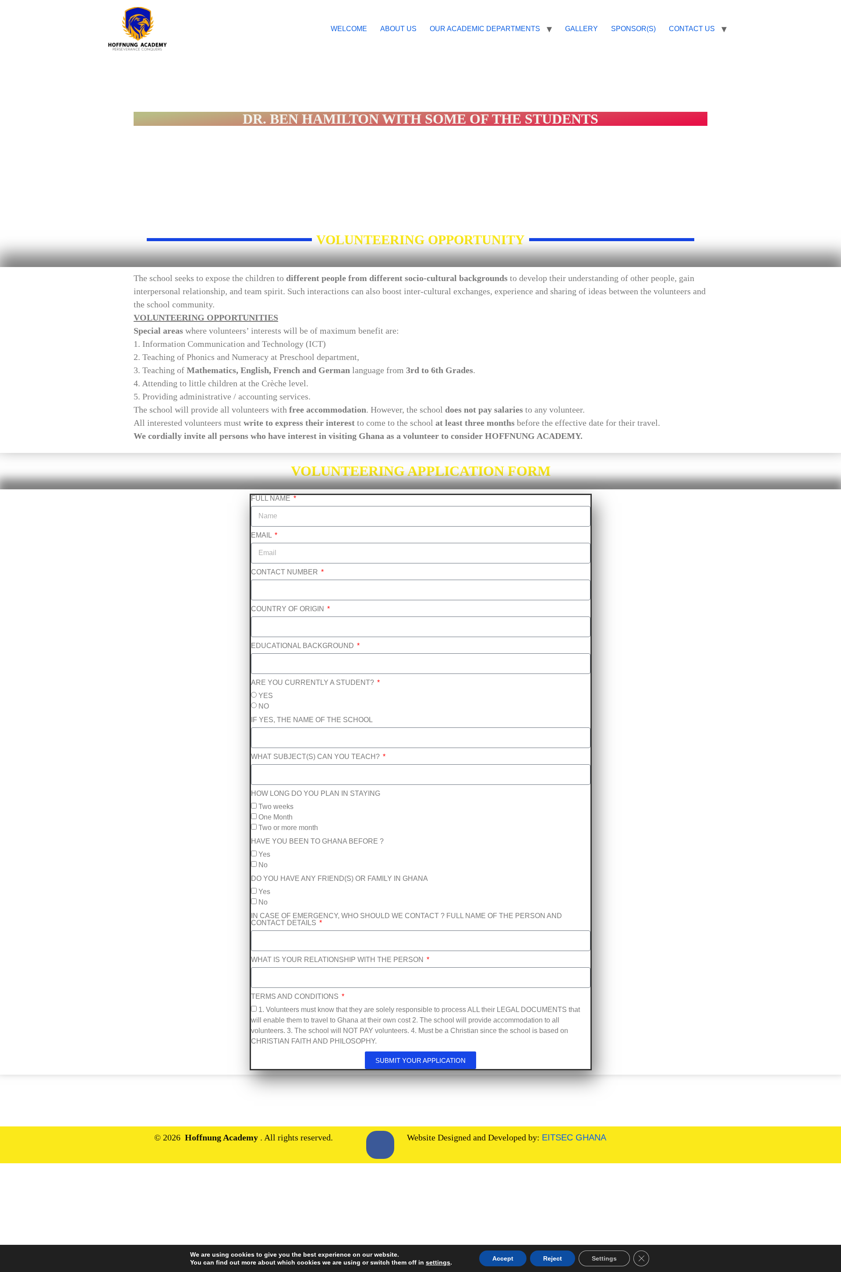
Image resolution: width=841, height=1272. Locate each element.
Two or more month (288, 828)
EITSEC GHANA (574, 1137)
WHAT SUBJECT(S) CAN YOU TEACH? (316, 756)
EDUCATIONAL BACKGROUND (303, 645)
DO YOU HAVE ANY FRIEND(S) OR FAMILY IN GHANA (339, 878)
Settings (604, 1258)
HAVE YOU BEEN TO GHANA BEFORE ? (317, 841)
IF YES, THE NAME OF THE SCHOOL (312, 719)
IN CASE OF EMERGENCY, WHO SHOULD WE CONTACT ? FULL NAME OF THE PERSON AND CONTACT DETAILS (406, 919)
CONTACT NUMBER (285, 572)
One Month (275, 817)
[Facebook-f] (380, 1145)
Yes (264, 855)
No (263, 865)
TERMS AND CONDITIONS (295, 996)
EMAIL (262, 535)
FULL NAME (271, 498)
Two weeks (275, 807)
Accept (502, 1258)
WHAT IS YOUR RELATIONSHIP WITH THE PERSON (338, 959)
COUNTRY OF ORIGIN (288, 609)
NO (263, 706)
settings (438, 1262)
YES (265, 696)
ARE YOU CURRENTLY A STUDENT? (313, 682)
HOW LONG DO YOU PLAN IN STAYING (315, 793)
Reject (552, 1258)
